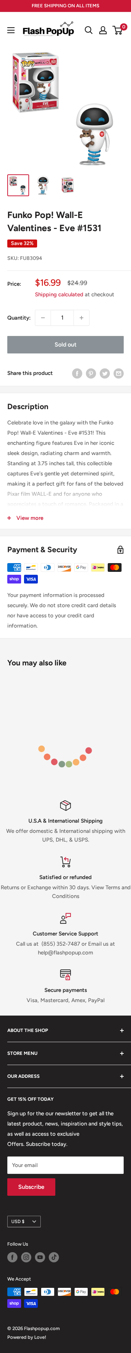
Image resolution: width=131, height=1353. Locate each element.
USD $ (17, 1221)
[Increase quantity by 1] (81, 317)
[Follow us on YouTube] (40, 1257)
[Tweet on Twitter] (105, 373)
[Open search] (89, 30)
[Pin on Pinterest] (91, 373)
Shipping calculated (59, 294)
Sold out (65, 344)
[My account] (103, 30)
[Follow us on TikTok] (54, 1257)
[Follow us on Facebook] (12, 1257)
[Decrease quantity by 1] (43, 317)
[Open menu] (11, 30)
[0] (117, 30)
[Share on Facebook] (77, 373)
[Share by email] (119, 373)
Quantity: (19, 317)
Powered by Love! (26, 1337)
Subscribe (31, 1186)
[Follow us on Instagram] (26, 1257)
